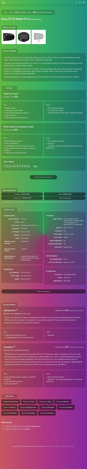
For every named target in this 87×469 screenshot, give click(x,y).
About (48, 446)
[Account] (83, 2)
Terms (53, 446)
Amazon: (22, 194)
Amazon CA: (22, 198)
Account (72, 446)
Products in (28, 402)
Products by (45, 402)
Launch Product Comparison (43, 177)
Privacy (58, 446)
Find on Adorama (64, 198)
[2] (14, 346)
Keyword (62, 402)
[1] (17, 310)
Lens (5, 12)
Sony (11, 12)
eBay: (64, 194)
